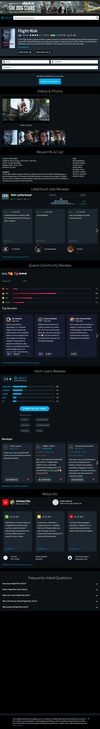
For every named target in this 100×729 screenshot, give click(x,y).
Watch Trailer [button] (24, 52)
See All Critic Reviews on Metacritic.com (17, 564)
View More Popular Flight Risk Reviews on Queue (20, 363)
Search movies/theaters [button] (24, 18)
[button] (26, 62)
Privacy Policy (18, 725)
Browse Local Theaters (50, 81)
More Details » (23, 47)
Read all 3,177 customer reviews (14, 486)
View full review (9, 549)
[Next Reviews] (97, 230)
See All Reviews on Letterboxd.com (15, 257)
